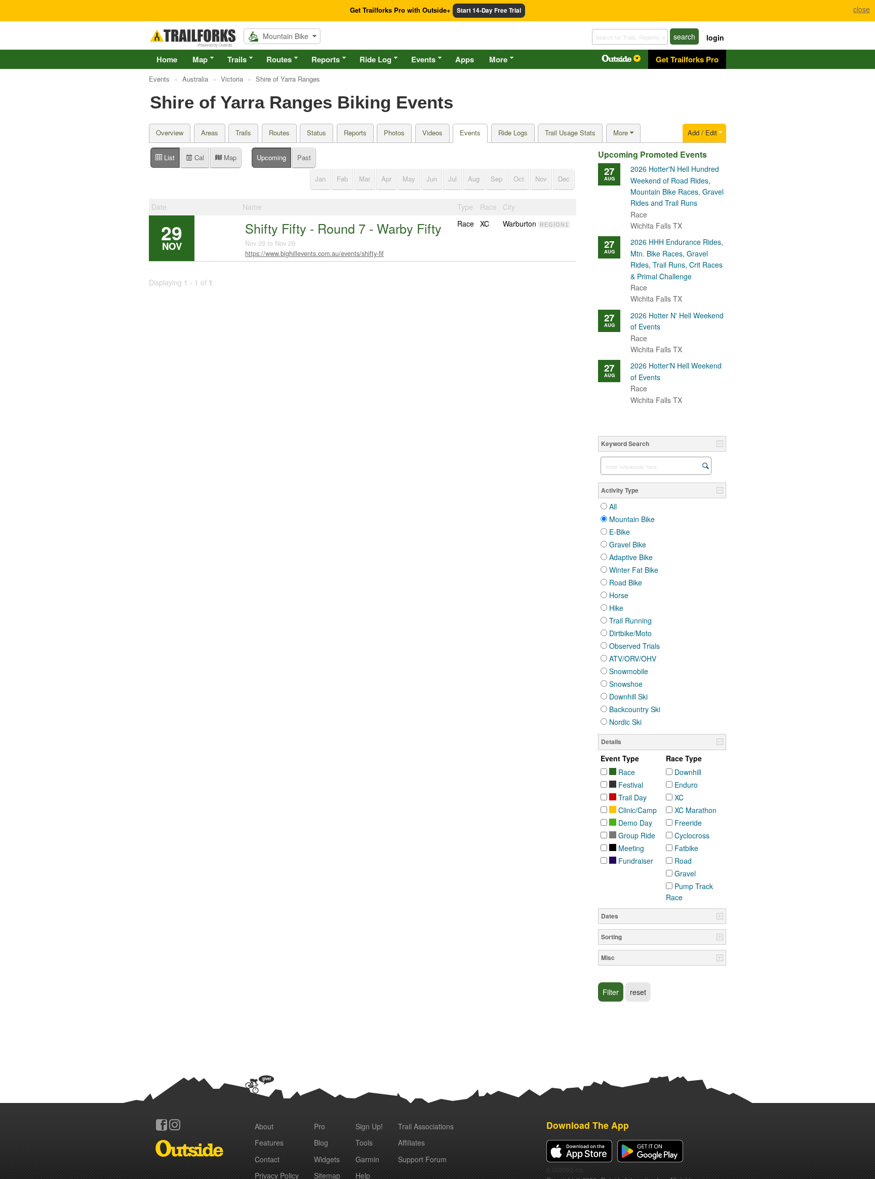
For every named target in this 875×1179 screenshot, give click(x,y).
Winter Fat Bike (633, 570)
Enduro (686, 785)
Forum (422, 1159)
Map (200, 59)
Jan (320, 178)
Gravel (685, 873)
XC (679, 797)
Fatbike (686, 848)
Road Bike (625, 582)
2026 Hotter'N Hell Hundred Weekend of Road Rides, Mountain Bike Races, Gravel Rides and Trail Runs (677, 191)
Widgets (327, 1159)
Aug (474, 178)
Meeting (630, 848)
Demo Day (634, 823)
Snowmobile (628, 671)
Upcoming (271, 157)
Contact (267, 1159)
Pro (319, 1126)
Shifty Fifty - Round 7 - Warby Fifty (343, 228)
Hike (616, 608)
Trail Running (630, 620)
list (168, 157)
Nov (541, 178)
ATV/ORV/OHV (632, 658)
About (264, 1126)
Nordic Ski (625, 722)
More (498, 59)
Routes (279, 59)
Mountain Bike (632, 519)
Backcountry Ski (634, 709)
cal (198, 157)
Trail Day (631, 797)
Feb (342, 178)
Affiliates (411, 1142)
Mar (364, 178)
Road (683, 861)
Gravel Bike (627, 544)
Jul (452, 178)
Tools (364, 1142)
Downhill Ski (628, 696)
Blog (321, 1142)
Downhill (687, 772)
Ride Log (375, 59)
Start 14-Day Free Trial (489, 10)
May (409, 178)
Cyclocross (691, 835)
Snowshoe (626, 684)
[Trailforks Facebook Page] (161, 1125)
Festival (629, 785)
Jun (431, 178)
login (715, 37)
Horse (618, 595)
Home (166, 59)
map (229, 157)
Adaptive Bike (631, 557)
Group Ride (635, 835)
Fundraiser (634, 861)
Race (625, 772)
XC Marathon (695, 810)
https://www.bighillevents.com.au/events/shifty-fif (314, 253)
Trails (237, 59)
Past (304, 157)
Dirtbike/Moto (630, 633)
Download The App (587, 1125)
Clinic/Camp (636, 810)
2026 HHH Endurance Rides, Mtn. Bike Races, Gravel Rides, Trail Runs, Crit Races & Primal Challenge (676, 264)
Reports (325, 59)
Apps (464, 59)
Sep (496, 178)
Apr (386, 178)
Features (269, 1142)
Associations (426, 1126)
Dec (564, 178)
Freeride (688, 823)
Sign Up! (369, 1126)
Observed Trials (634, 646)
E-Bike (619, 532)
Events (423, 59)
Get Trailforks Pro (687, 59)
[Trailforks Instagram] (174, 1125)
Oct (518, 178)
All (613, 506)
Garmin (367, 1159)
